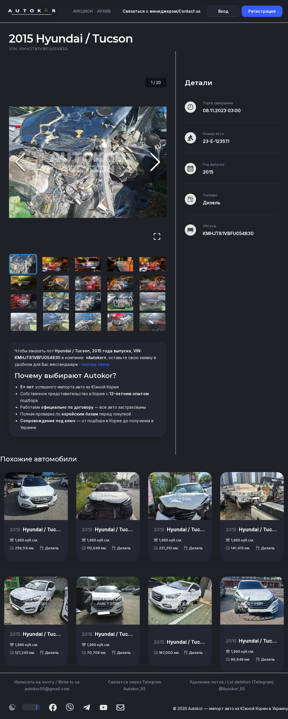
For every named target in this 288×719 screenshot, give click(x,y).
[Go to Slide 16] (24, 322)
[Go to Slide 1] (23, 264)
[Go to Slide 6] (24, 283)
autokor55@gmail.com (46, 688)
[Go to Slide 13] (88, 301)
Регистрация (262, 11)
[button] (87, 162)
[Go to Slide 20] (152, 322)
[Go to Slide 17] (56, 322)
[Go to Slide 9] (120, 283)
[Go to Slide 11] (24, 301)
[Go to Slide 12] (56, 301)
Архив (104, 11)
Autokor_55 (134, 688)
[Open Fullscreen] (156, 237)
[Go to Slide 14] (120, 301)
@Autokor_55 (232, 688)
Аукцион (83, 11)
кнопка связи (95, 364)
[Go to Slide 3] (88, 264)
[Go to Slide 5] (152, 264)
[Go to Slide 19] (120, 322)
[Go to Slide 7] (56, 283)
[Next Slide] (155, 162)
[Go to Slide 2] (55, 264)
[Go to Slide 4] (120, 264)
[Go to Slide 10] (152, 283)
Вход (223, 11)
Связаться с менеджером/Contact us (162, 11)
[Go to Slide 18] (88, 322)
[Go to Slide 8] (88, 283)
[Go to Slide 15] (152, 301)
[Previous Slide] (20, 162)
